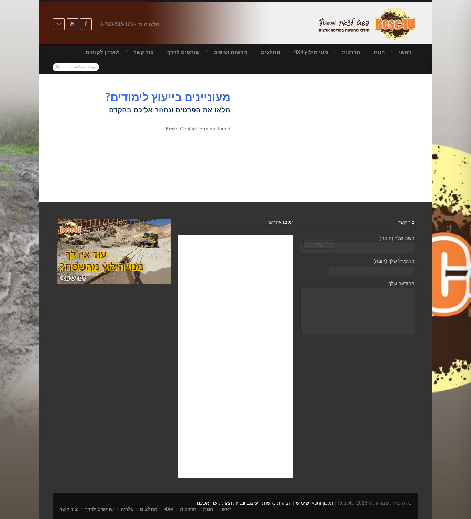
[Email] (59, 24)
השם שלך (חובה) (397, 238)
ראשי (405, 52)
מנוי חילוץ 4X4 (311, 52)
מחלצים (270, 52)
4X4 (168, 509)
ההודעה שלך (401, 283)
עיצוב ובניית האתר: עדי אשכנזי (226, 503)
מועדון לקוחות (103, 52)
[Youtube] (72, 24)
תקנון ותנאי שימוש (314, 503)
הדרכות (351, 52)
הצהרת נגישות (277, 503)
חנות (379, 52)
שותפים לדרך (183, 52)
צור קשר (143, 52)
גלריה (127, 509)
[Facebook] (86, 24)
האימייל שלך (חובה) (393, 261)
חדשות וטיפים (230, 52)
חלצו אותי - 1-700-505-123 (129, 24)
